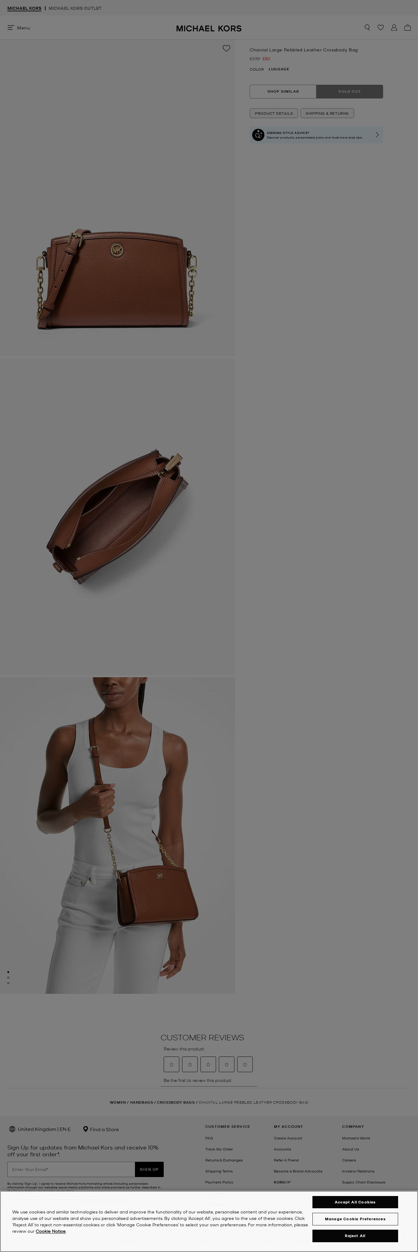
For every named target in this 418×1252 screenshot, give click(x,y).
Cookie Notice (51, 1231)
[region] (209, 1221)
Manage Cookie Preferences (355, 1218)
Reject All (355, 1236)
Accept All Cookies (355, 1202)
